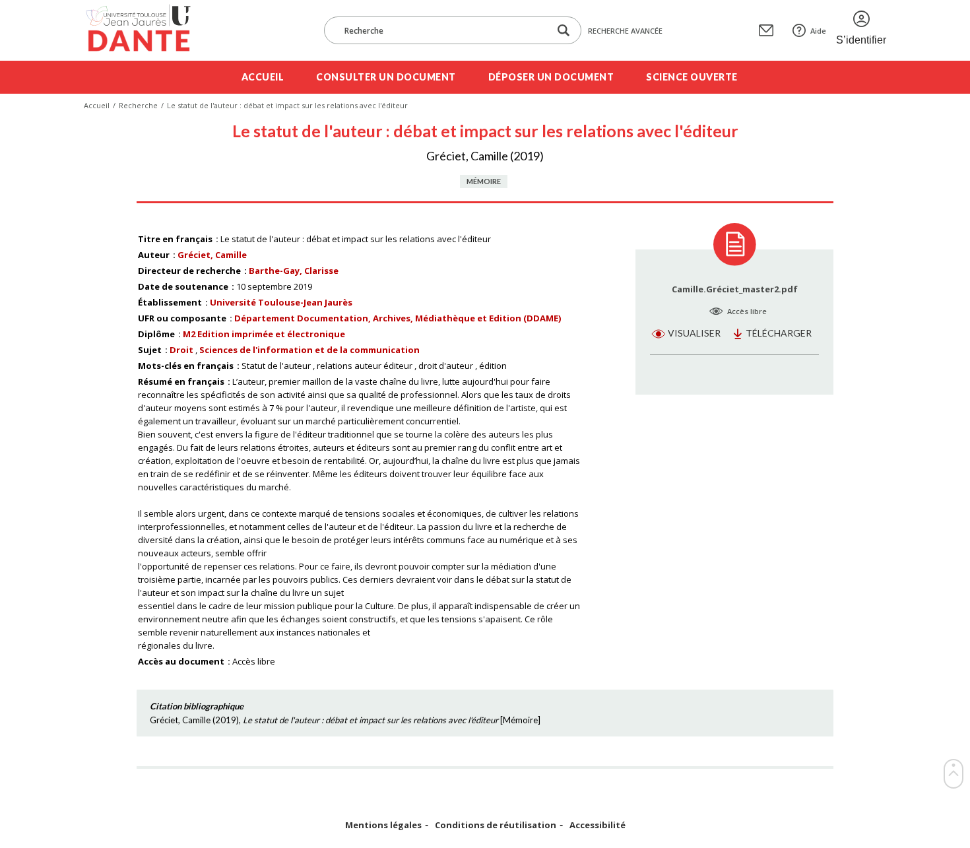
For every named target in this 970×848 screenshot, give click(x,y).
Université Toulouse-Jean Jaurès (281, 302)
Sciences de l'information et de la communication (309, 350)
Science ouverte (692, 76)
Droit (181, 350)
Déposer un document (551, 76)
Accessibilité (597, 825)
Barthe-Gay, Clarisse (294, 271)
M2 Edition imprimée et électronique (264, 334)
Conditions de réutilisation (495, 825)
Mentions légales (383, 825)
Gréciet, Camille (212, 255)
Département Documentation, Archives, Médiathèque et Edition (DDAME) (397, 318)
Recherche (138, 105)
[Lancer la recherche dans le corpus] (563, 30)
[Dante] (147, 30)
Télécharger (779, 333)
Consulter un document (386, 76)
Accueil (263, 76)
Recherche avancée (625, 31)
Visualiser (694, 333)
